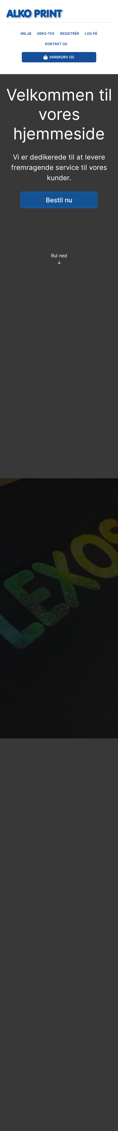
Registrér (69, 33)
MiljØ (26, 33)
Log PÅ (91, 33)
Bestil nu (59, 200)
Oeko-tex (45, 33)
